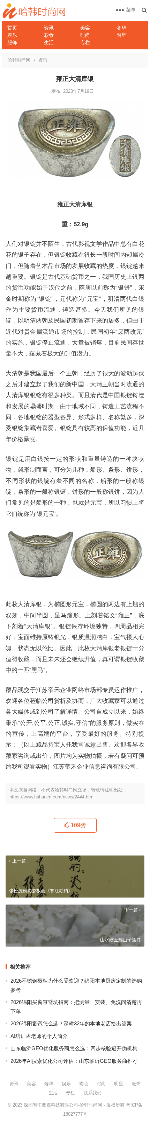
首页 (12, 27)
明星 (121, 35)
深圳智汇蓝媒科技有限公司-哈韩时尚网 (63, 1105)
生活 (49, 42)
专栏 (85, 42)
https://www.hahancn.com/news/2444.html (52, 796)
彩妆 (49, 35)
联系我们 (92, 1092)
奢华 (121, 27)
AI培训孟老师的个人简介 (39, 1036)
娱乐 (12, 35)
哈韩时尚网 (19, 60)
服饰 (12, 42)
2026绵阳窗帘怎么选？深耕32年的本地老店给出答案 (71, 1023)
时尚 (85, 35)
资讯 (49, 27)
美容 (85, 27)
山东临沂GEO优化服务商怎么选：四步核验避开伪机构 (73, 1048)
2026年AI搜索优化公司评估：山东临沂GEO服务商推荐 (74, 1061)
